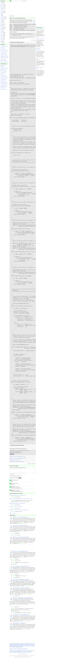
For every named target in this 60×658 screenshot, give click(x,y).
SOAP (2, 38)
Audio (2, 2)
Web (1, 41)
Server (2, 35)
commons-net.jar (3, 53)
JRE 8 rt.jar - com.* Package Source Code (18, 456)
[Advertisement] (4, 103)
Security (2, 34)
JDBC (2, 19)
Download (12, 454)
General (2, 11)
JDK (1, 21)
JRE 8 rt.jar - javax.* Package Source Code (18, 458)
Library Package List (4, 46)
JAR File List (3, 47)
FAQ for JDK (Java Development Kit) (17, 461)
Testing (2, 39)
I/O (1, 14)
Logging (33, 644)
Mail (1, 25)
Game (2, 9)
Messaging (14, 645)
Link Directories (3, 79)
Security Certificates (4, 76)
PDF (1, 29)
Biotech (13, 643)
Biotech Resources (4, 82)
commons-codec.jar (4, 54)
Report (2, 31)
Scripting (2, 32)
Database (21, 643)
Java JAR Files (3, 72)
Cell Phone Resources (5, 83)
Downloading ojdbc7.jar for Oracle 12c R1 (18, 503)
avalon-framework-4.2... (40, 29)
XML (1, 42)
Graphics (2, 12)
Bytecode (2, 5)
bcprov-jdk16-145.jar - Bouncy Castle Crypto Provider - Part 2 (21, 498)
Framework (2, 8)
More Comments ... (13, 513)
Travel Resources (4, 85)
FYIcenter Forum (3, 89)
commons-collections (4, 56)
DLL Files (2, 73)
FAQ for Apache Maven (5, 50)
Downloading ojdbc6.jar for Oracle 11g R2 (18, 495)
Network (2, 28)
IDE (1, 15)
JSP (1, 22)
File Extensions (3, 75)
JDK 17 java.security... (40, 58)
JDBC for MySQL (4, 60)
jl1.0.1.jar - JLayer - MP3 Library (16, 506)
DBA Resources (3, 69)
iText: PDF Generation (4, 57)
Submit (20, 477)
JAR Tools (19, 644)
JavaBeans (2, 18)
